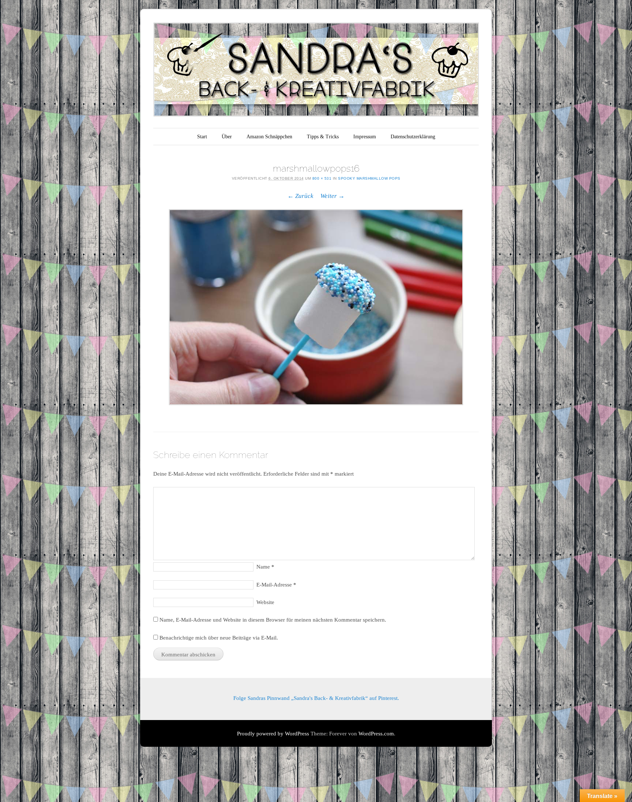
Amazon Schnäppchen (269, 136)
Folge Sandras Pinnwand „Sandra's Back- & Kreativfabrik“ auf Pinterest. (316, 698)
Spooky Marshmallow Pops (369, 178)
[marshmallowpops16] (316, 307)
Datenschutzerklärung (413, 136)
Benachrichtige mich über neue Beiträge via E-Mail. (218, 638)
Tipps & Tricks (323, 136)
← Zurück (300, 195)
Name (265, 567)
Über (227, 136)
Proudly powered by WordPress (273, 734)
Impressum (364, 136)
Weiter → (332, 195)
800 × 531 (322, 178)
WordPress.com (376, 734)
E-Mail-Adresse (276, 585)
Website (265, 602)
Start (202, 136)
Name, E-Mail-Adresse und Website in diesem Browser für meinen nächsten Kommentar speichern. (272, 620)
